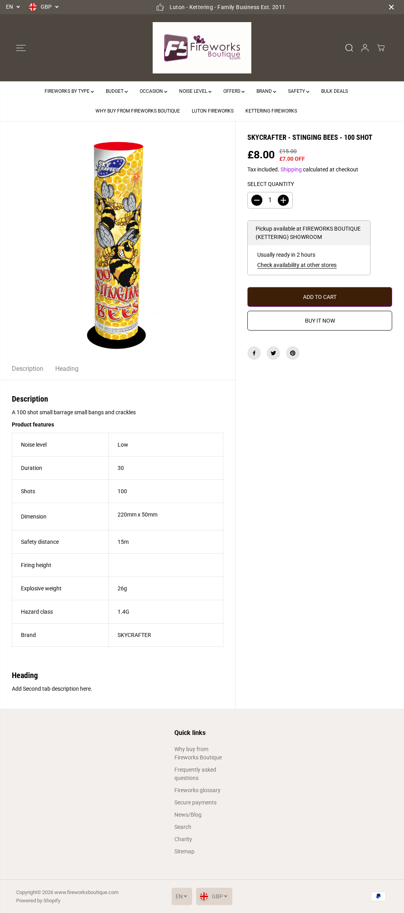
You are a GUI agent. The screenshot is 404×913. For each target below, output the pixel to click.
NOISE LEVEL (193, 91)
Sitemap (184, 851)
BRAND (264, 91)
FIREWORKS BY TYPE (68, 91)
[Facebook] (254, 353)
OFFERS (232, 91)
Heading (67, 368)
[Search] (349, 48)
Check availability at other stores (297, 265)
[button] (21, 48)
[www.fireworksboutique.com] (202, 48)
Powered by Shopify (38, 901)
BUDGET (115, 91)
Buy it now (320, 320)
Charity (183, 839)
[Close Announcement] (391, 7)
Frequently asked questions (195, 773)
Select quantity (270, 184)
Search (182, 827)
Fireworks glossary (197, 790)
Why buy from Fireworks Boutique (198, 753)
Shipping (291, 169)
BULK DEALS (334, 91)
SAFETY (297, 91)
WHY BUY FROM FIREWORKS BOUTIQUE (137, 111)
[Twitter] (273, 353)
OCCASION (152, 91)
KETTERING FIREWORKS (271, 111)
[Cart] (381, 48)
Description (27, 368)
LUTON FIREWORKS (213, 111)
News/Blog (188, 815)
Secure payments (195, 802)
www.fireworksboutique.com (86, 892)
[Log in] (365, 48)
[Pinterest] (292, 353)
